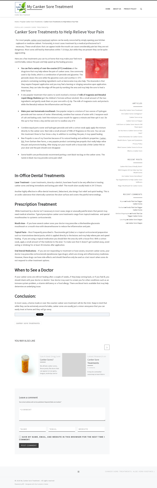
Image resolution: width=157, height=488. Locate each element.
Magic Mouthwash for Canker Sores (130, 186)
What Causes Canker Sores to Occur (129, 147)
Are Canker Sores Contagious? (131, 114)
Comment (26, 410)
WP (23, 484)
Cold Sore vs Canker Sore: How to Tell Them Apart (129, 125)
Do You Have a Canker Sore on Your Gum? (130, 132)
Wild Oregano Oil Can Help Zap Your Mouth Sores (130, 171)
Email (53, 429)
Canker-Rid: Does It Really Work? (131, 166)
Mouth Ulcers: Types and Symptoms (130, 140)
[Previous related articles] (101, 347)
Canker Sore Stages (135, 219)
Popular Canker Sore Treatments (31, 22)
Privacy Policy (137, 144)
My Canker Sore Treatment (30, 481)
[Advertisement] (133, 60)
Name (23, 429)
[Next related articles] (107, 347)
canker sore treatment (40, 40)
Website (83, 429)
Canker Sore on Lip (135, 117)
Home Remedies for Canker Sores (130, 137)
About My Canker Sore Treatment (131, 110)
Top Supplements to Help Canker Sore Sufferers (129, 181)
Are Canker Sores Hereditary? (132, 176)
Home (17, 22)
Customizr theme (42, 484)
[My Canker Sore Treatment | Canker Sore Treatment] (20, 7)
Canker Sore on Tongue (134, 121)
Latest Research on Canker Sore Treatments (96, 359)
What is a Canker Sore (134, 151)
